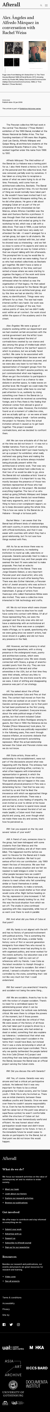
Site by (5, 1315)
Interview (6, 100)
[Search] (41, 5)
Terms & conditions (11, 1297)
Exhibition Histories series (30, 109)
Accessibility (8, 1303)
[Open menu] (46, 5)
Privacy (6, 1309)
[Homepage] (11, 4)
